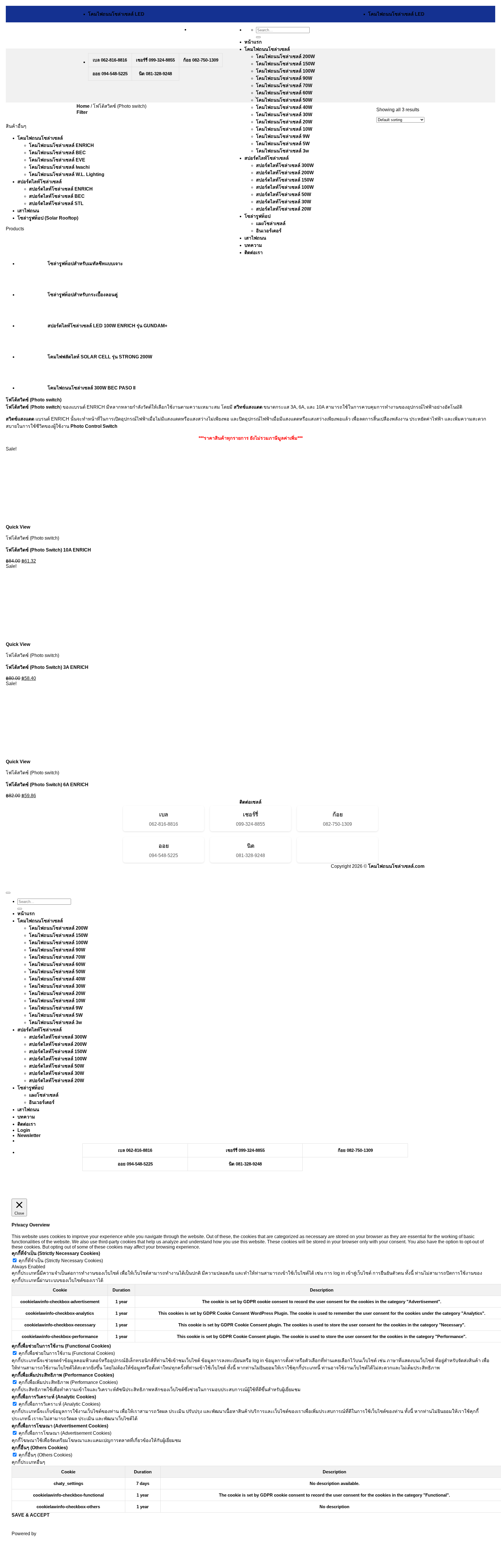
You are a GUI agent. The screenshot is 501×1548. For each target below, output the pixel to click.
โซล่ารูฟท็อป (257, 216)
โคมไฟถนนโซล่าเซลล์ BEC (57, 152)
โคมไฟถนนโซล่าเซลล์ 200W (285, 56)
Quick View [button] (18, 527)
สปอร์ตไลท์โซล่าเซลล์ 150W (285, 179)
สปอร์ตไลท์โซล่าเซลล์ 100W (285, 187)
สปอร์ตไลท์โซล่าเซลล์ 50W (283, 194)
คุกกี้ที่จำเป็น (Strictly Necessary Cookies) (61, 1260)
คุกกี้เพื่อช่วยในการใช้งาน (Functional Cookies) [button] (61, 1346)
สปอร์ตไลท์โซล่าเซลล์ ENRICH (61, 188)
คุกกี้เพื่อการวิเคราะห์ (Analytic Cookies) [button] (54, 1396)
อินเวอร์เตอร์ (269, 230)
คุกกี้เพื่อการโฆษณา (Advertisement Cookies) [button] (60, 1425)
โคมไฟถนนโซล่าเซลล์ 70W (284, 85)
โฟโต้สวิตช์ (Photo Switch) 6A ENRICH (47, 784)
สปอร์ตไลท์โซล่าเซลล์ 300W (285, 165)
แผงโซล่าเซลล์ (271, 223)
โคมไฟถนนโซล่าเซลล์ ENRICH (61, 145)
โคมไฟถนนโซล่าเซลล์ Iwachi (59, 167)
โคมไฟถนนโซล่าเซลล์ (267, 49)
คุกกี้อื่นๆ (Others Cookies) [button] (40, 1447)
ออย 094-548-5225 (110, 73)
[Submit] (258, 37)
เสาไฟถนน (255, 238)
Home (83, 106)
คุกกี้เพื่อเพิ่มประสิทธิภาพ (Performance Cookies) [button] (63, 1375)
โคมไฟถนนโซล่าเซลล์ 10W (284, 129)
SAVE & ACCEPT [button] (31, 1515)
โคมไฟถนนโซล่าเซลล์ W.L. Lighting (66, 174)
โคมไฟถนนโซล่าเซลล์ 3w (282, 150)
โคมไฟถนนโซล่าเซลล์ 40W (284, 107)
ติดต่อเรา (253, 252)
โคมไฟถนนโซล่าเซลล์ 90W (284, 78)
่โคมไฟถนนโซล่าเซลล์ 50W (284, 100)
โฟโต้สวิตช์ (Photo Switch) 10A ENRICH (48, 549)
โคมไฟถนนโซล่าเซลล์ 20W (284, 121)
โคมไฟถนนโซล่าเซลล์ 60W (284, 92)
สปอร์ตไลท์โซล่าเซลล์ (266, 158)
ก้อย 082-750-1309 (200, 60)
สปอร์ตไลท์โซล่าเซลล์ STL (56, 203)
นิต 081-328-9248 (155, 73)
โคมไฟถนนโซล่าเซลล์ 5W (283, 143)
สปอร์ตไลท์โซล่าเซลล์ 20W (283, 208)
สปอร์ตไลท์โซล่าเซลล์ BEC (57, 196)
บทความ (253, 245)
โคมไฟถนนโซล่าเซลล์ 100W (285, 71)
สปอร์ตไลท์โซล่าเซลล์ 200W (285, 172)
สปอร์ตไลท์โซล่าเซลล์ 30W (283, 201)
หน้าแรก (253, 41)
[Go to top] (8, 893)
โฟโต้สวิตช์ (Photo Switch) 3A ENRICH (47, 667)
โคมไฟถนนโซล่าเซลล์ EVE (57, 159)
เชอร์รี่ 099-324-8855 (155, 60)
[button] (82, 112)
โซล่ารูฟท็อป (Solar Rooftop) (47, 218)
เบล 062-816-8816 (110, 60)
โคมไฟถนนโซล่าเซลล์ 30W (284, 114)
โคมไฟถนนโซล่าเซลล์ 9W (283, 136)
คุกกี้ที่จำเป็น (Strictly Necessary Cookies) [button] (56, 1253)
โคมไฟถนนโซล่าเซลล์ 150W (285, 63)
